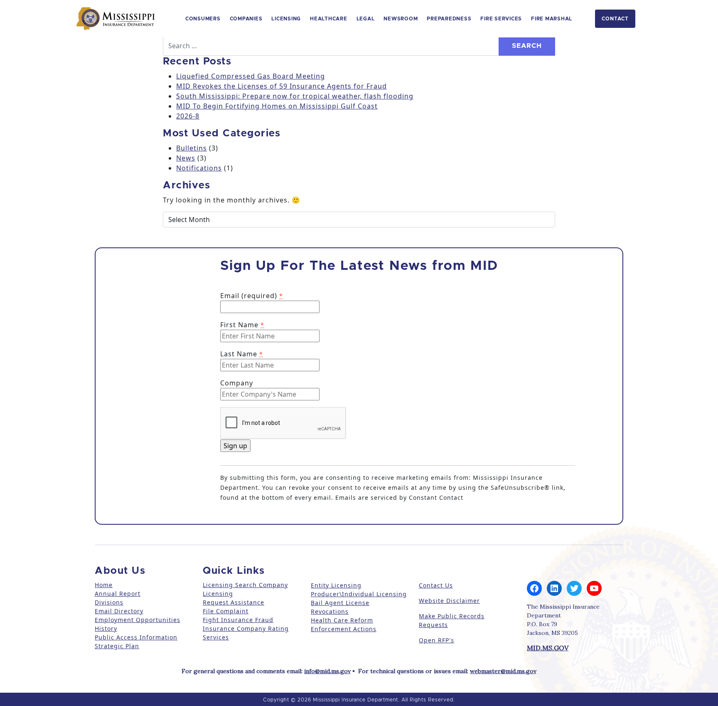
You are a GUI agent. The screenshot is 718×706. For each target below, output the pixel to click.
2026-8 (187, 116)
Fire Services (501, 18)
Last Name (241, 353)
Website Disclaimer (449, 601)
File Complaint (225, 611)
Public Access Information (136, 637)
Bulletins (191, 148)
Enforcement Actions (343, 629)
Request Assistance (233, 602)
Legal (366, 18)
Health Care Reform (342, 620)
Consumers (203, 18)
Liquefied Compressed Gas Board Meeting (250, 76)
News (185, 158)
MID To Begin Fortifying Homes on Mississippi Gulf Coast (277, 106)
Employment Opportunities (137, 620)
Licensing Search (230, 585)
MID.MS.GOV (547, 648)
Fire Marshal (551, 18)
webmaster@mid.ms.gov (503, 671)
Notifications (199, 168)
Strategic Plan (117, 646)
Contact (615, 18)
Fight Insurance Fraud (238, 620)
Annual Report (117, 593)
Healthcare (328, 18)
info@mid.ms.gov (327, 671)
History (106, 628)
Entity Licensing (336, 585)
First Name (242, 324)
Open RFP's (436, 640)
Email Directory (119, 611)
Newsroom (401, 18)
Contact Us (436, 585)
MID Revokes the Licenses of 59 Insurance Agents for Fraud (281, 86)
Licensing (286, 18)
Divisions (109, 602)
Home (104, 585)
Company (236, 383)
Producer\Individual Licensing (359, 594)
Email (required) (251, 295)
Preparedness (449, 18)
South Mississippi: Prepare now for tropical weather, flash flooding (294, 96)
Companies (246, 18)
